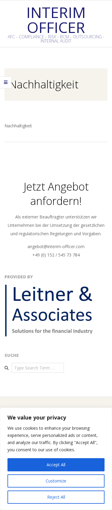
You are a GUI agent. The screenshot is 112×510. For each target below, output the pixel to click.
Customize (56, 481)
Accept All (56, 464)
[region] (56, 459)
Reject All (56, 497)
